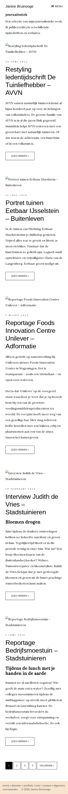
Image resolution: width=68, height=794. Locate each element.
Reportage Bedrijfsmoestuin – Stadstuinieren (31, 650)
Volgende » (47, 765)
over (37, 785)
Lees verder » (20, 156)
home (6, 785)
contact (47, 785)
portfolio (28, 785)
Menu (59, 6)
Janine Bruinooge (19, 6)
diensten (16, 785)
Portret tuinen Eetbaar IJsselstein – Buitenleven (32, 210)
